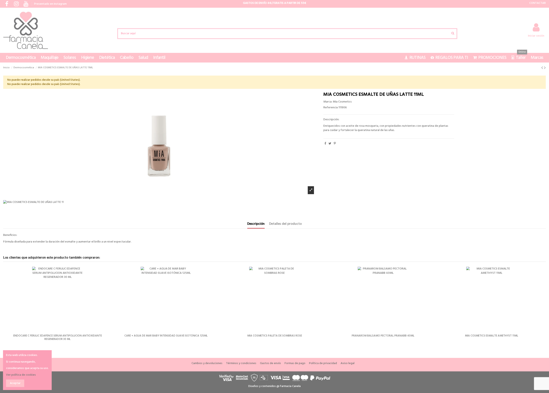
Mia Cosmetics (342, 101)
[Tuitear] (330, 143)
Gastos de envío (270, 363)
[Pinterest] (335, 143)
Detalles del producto (285, 224)
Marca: (327, 102)
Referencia (330, 108)
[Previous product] (542, 67)
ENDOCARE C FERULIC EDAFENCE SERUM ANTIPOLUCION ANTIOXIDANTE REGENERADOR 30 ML (57, 337)
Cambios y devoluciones (207, 363)
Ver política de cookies (21, 374)
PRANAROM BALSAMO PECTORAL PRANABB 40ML (383, 335)
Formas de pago (295, 363)
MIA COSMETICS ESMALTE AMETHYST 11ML (491, 335)
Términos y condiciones (241, 363)
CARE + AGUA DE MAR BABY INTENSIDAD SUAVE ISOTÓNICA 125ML (166, 335)
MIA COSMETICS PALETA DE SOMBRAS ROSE (274, 335)
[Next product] (545, 67)
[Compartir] (325, 143)
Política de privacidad (323, 363)
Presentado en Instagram (50, 3)
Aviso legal (347, 363)
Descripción (256, 224)
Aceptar (15, 383)
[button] (20, 58)
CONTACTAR (537, 3)
